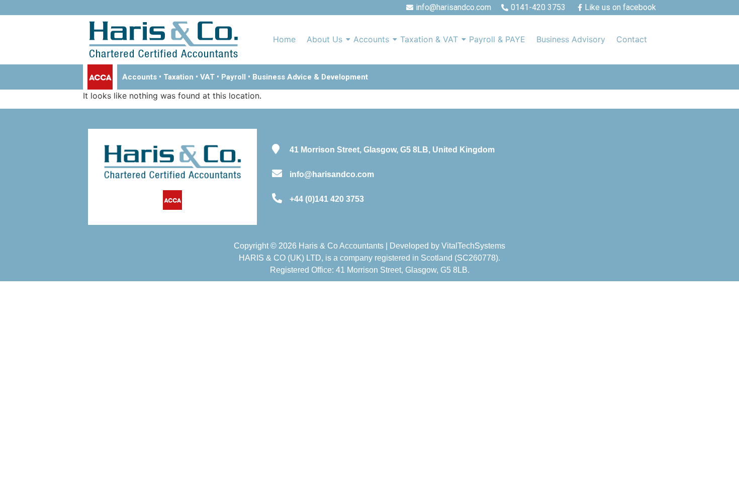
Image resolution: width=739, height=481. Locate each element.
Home (284, 39)
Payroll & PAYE (497, 39)
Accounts (371, 39)
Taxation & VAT (429, 39)
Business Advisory (570, 39)
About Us (324, 39)
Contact (631, 39)
